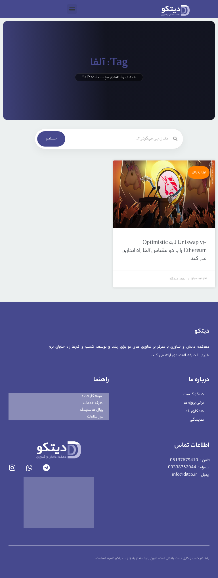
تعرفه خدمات (93, 403)
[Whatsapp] (29, 467)
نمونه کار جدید (92, 396)
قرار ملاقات (95, 417)
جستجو (51, 139)
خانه (132, 77)
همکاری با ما (194, 411)
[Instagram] (12, 467)
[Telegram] (46, 467)
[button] (72, 9)
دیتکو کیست (193, 394)
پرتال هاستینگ (91, 410)
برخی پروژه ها (193, 403)
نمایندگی (197, 420)
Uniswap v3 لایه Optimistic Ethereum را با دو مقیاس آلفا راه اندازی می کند (164, 251)
